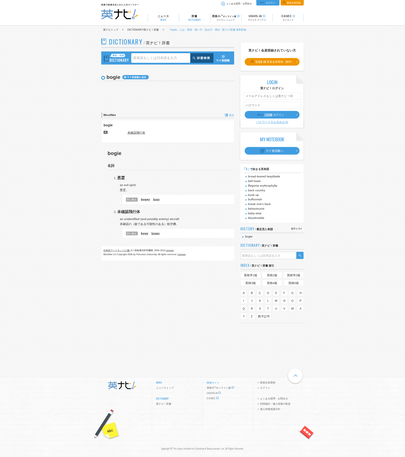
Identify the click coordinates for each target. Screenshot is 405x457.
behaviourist (256, 208)
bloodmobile (256, 218)
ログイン (270, 2)
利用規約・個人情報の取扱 (275, 403)
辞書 (194, 18)
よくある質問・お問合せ (239, 3)
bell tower (254, 181)
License (170, 250)
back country (256, 190)
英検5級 (293, 283)
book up (253, 195)
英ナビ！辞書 (163, 403)
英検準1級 (250, 275)
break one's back (259, 204)
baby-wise (255, 213)
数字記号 (264, 316)
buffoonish (255, 199)
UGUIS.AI (212, 393)
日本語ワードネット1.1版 (116, 250)
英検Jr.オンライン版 (219, 387)
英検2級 (272, 275)
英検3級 (250, 283)
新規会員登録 (294, 2)
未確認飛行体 (136, 132)
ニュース (163, 18)
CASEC (211, 398)
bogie (108, 125)
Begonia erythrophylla (262, 185)
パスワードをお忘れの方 (272, 122)
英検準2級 (293, 275)
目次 (231, 115)
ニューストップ (165, 387)
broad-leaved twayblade (264, 176)
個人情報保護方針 (270, 409)
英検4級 (272, 283)
